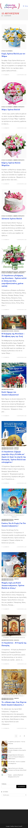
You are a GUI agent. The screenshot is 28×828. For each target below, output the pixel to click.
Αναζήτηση (4, 783)
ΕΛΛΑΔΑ (16, 449)
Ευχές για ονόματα (7, 51)
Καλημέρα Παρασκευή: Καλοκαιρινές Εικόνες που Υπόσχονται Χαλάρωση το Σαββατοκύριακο (16, 756)
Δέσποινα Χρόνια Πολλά (12, 219)
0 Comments (6, 74)
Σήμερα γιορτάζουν (18, 106)
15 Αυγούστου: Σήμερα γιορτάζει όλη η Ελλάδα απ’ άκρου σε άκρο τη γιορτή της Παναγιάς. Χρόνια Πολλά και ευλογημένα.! (14, 457)
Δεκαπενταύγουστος (7, 331)
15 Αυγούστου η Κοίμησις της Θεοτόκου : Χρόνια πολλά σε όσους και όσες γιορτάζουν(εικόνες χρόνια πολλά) (14, 280)
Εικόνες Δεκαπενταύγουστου (10, 271)
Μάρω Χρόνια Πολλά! (11, 110)
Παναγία (16, 331)
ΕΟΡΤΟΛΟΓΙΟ (22, 271)
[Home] (2, 15)
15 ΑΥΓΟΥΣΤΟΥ (7, 15)
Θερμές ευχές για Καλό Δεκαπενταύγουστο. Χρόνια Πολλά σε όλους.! (13, 585)
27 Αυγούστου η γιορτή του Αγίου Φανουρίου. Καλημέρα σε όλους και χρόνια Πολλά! (17, 750)
